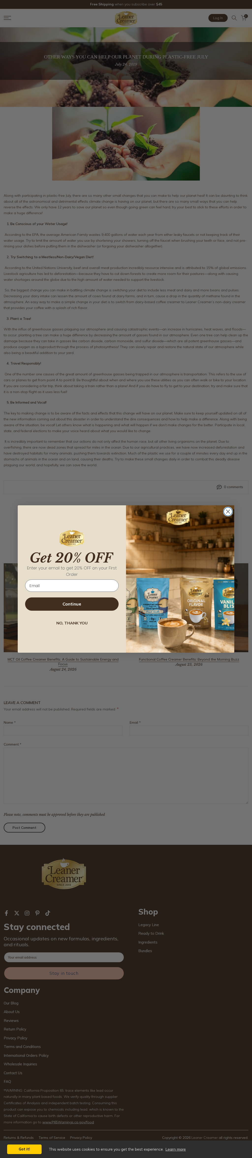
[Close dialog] (228, 511)
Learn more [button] (175, 1149)
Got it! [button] (24, 1149)
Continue (72, 604)
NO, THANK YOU (72, 623)
